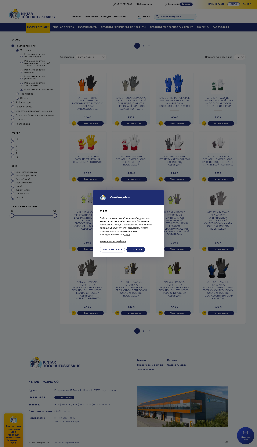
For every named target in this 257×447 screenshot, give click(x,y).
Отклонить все (112, 249)
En (101, 210)
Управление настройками (113, 241)
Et (106, 210)
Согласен (136, 249)
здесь (127, 234)
